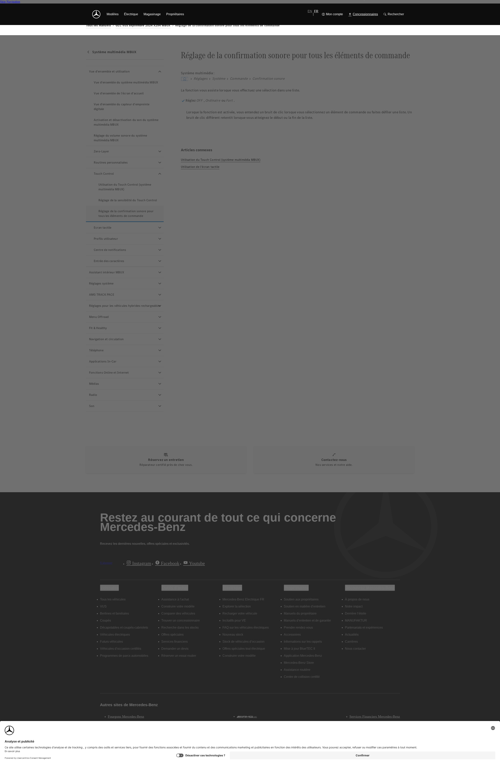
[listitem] (113, 14)
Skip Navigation (10, 1)
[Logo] (96, 14)
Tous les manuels (98, 25)
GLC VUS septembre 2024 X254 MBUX (143, 25)
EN (310, 11)
